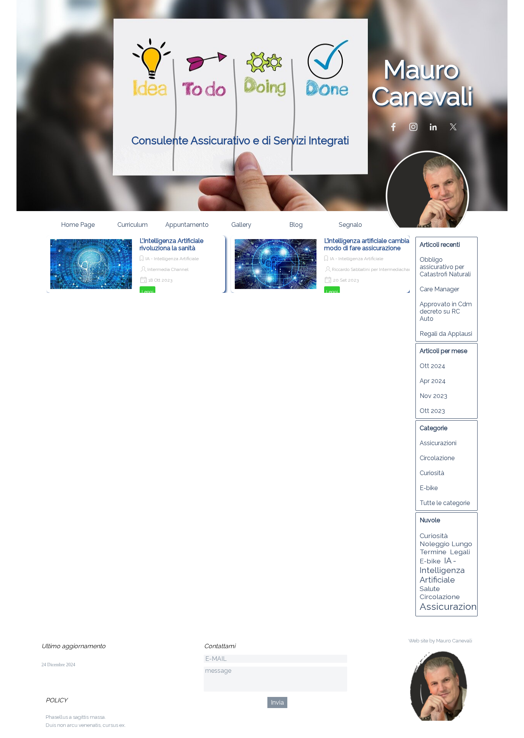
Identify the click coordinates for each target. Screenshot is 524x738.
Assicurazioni (438, 443)
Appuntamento (187, 224)
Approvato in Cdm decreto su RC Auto (446, 311)
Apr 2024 (433, 381)
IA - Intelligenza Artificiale (172, 258)
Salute (430, 588)
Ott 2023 (432, 410)
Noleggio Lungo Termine (446, 548)
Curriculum (132, 224)
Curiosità (432, 473)
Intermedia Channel (167, 269)
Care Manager (439, 289)
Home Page (78, 224)
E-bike (429, 488)
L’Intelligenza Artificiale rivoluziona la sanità (171, 244)
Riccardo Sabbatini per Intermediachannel (375, 269)
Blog (296, 224)
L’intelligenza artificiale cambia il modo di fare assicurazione (369, 244)
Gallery (241, 224)
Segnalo (350, 224)
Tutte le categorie (445, 503)
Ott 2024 (432, 366)
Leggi (147, 291)
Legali (460, 552)
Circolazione (437, 458)
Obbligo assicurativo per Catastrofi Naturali (445, 267)
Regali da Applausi (446, 333)
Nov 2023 (433, 396)
